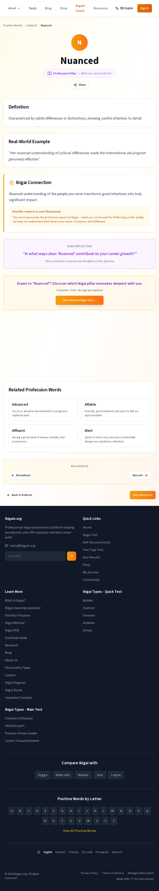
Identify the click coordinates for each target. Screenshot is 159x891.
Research (11, 645)
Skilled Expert (15, 726)
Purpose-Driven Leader (21, 733)
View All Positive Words (79, 831)
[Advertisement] (79, 346)
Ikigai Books (13, 690)
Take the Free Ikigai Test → (79, 300)
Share (82, 85)
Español (60, 852)
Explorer (89, 608)
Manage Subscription (141, 873)
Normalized (23, 475)
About (12, 8)
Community (91, 579)
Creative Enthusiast (19, 718)
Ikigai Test (90, 535)
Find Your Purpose (17, 615)
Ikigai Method (14, 623)
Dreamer (89, 615)
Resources (100, 8)
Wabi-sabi (63, 775)
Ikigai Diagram (15, 682)
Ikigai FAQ (12, 630)
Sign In (145, 8)
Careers (10, 675)
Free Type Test (93, 550)
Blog (48, 8)
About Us (11, 660)
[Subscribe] (71, 556)
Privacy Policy (89, 873)
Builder (88, 600)
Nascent (138, 475)
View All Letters (142, 495)
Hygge (42, 775)
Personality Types (17, 667)
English (48, 852)
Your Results (91, 557)
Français (74, 852)
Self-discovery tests (97, 542)
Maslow (83, 775)
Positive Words (12, 25)
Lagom (116, 775)
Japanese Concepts (18, 697)
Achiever (89, 623)
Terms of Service (113, 873)
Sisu (100, 775)
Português (102, 852)
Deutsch (117, 852)
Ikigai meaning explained (22, 608)
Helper (88, 630)
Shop (63, 8)
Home (87, 527)
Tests (33, 8)
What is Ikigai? (15, 600)
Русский (87, 852)
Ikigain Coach (80, 8)
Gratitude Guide (16, 638)
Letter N (31, 25)
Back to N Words (22, 495)
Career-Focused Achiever (22, 740)
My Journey (91, 572)
